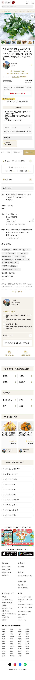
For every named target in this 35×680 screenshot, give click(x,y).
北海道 (3, 629)
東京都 (3, 636)
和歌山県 (12, 646)
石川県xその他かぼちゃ (10, 266)
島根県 (27, 646)
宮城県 (27, 629)
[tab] (6, 152)
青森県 (11, 629)
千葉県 (27, 634)
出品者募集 (21, 566)
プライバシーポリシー (7, 608)
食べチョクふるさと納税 (24, 597)
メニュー (32, 3)
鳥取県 (19, 646)
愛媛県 (11, 651)
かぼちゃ (14, 232)
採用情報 (4, 620)
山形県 (11, 631)
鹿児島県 (12, 656)
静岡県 (11, 641)
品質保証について (6, 572)
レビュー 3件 (15, 77)
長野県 (27, 639)
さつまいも (15, 229)
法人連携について (23, 585)
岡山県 (3, 648)
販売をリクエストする (17, 93)
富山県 (27, 636)
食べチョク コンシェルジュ (25, 604)
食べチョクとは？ (6, 566)
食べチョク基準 (6, 569)
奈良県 (3, 646)
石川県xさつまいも (19, 256)
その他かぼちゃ (24, 232)
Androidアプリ (22, 620)
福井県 (11, 639)
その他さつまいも (26, 229)
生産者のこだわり (9, 311)
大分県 (27, 653)
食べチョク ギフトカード (24, 611)
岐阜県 (3, 641)
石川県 (8, 244)
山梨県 (19, 639)
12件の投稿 (23, 77)
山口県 (19, 648)
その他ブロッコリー (14, 238)
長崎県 (11, 653)
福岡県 (27, 651)
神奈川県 (12, 636)
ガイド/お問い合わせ (7, 599)
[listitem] (9, 376)
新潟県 (19, 636)
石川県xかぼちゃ (8, 259)
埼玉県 (19, 634)
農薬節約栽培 (7, 250)
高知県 (19, 651)
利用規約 (4, 605)
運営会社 (4, 597)
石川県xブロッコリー (22, 259)
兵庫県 (27, 643)
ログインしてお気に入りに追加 (19, 101)
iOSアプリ (21, 617)
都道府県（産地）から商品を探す (12, 625)
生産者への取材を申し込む (25, 576)
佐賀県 (3, 653)
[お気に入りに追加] (32, 16)
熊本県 (19, 653)
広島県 (11, 648)
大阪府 (19, 643)
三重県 (27, 641)
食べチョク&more (23, 614)
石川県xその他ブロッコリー (11, 269)
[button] (17, 166)
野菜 (7, 229)
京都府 (11, 643)
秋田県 (3, 631)
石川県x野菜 (7, 256)
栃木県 (3, 634)
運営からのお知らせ (7, 602)
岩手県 (19, 629)
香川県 (3, 651)
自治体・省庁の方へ (23, 587)
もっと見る (18, 291)
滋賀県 (3, 643)
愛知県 (19, 641)
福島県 (19, 631)
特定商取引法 (5, 611)
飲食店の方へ (5, 575)
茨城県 (27, 631)
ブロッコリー (15, 235)
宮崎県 (3, 656)
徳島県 (27, 648)
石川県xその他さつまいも (11, 263)
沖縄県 (19, 656)
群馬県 (11, 634)
